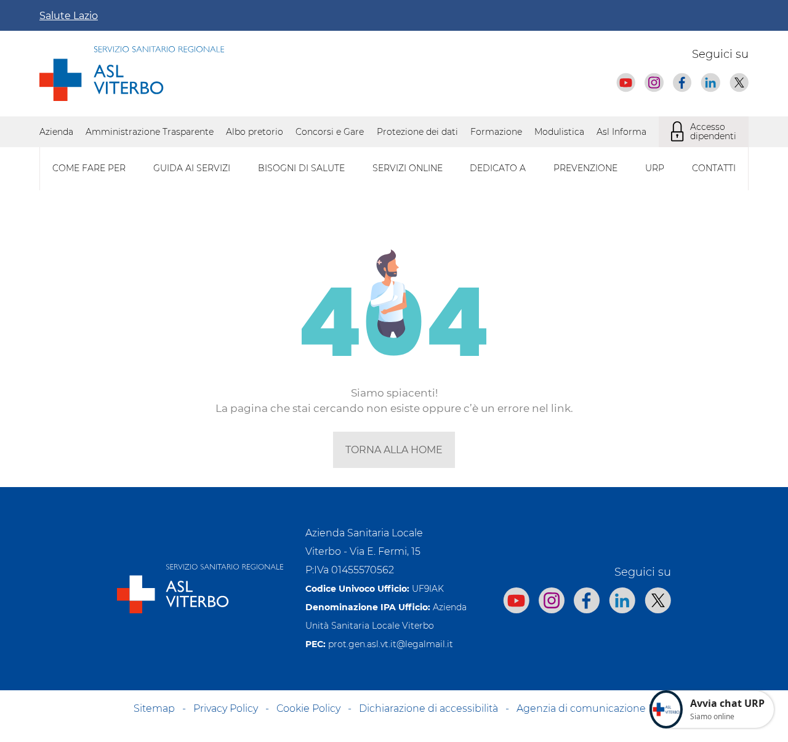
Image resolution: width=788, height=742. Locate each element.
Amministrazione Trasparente (150, 131)
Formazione (496, 131)
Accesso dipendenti (713, 131)
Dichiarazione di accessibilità (428, 708)
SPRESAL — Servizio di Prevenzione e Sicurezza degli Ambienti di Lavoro (195, 470)
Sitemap (154, 708)
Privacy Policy (225, 708)
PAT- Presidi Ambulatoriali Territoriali (488, 470)
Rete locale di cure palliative (99, 470)
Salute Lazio (68, 16)
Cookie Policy (308, 708)
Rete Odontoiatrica (449, 470)
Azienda (56, 131)
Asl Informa (621, 131)
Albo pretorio (254, 131)
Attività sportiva (443, 470)
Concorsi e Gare (330, 131)
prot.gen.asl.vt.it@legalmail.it (390, 644)
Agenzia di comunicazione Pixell (595, 708)
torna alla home (394, 450)
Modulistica (559, 131)
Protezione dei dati (417, 131)
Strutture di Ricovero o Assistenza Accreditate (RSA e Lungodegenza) (189, 470)
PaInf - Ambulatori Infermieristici (110, 470)
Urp (654, 168)
